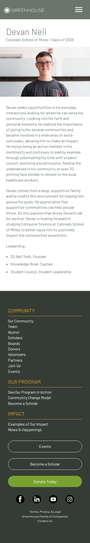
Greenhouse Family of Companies (45, 516)
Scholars (15, 337)
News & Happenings (25, 429)
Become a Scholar (23, 403)
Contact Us (45, 521)
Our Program (24, 382)
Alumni (14, 332)
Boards (14, 343)
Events (14, 371)
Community (21, 310)
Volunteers (17, 354)
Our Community (21, 320)
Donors (14, 348)
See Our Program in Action (30, 392)
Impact (16, 414)
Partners (15, 360)
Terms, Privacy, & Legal (45, 511)
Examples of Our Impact (28, 424)
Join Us (14, 365)
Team (12, 326)
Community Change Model (29, 397)
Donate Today (45, 481)
